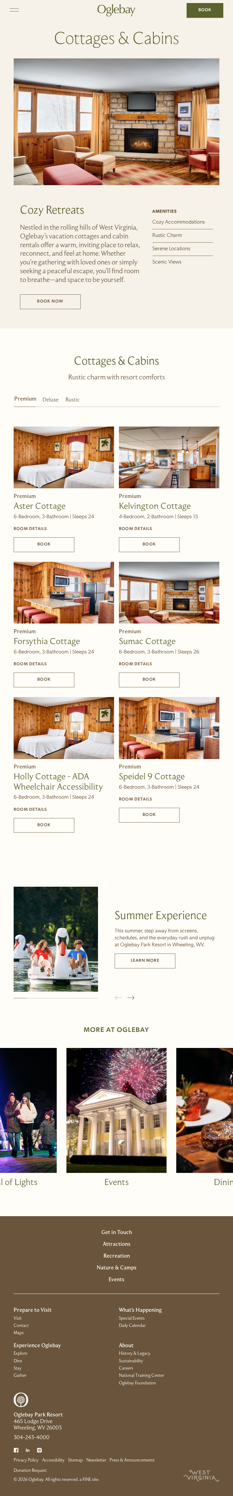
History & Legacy (134, 1353)
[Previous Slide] (118, 997)
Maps (19, 1333)
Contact (21, 1326)
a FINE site (88, 1480)
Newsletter (96, 1460)
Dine (18, 1361)
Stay (18, 1368)
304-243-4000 (31, 1437)
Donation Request (30, 1470)
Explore (20, 1353)
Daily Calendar (132, 1326)
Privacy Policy (26, 1460)
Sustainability (131, 1361)
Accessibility (53, 1460)
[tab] (25, 402)
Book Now (58, 302)
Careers (126, 1368)
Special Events (132, 1318)
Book (205, 10)
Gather (20, 1375)
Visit (18, 1318)
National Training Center (141, 1375)
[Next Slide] (131, 997)
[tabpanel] (116, 620)
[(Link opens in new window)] (16, 1450)
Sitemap (75, 1460)
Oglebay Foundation (137, 1383)
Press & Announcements (132, 1460)
